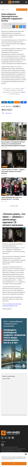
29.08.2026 (4, 147)
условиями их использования (7, 459)
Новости (7, 9)
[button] (26, 454)
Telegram (23, 92)
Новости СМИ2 (6, 378)
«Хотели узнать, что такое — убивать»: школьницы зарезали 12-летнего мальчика (13, 171)
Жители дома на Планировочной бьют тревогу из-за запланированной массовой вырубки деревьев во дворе (13, 143)
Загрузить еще (14, 205)
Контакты (3, 441)
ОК (14, 463)
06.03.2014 (5, 24)
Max (23, 88)
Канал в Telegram (7, 109)
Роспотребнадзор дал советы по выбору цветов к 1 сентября (11, 198)
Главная (3, 9)
